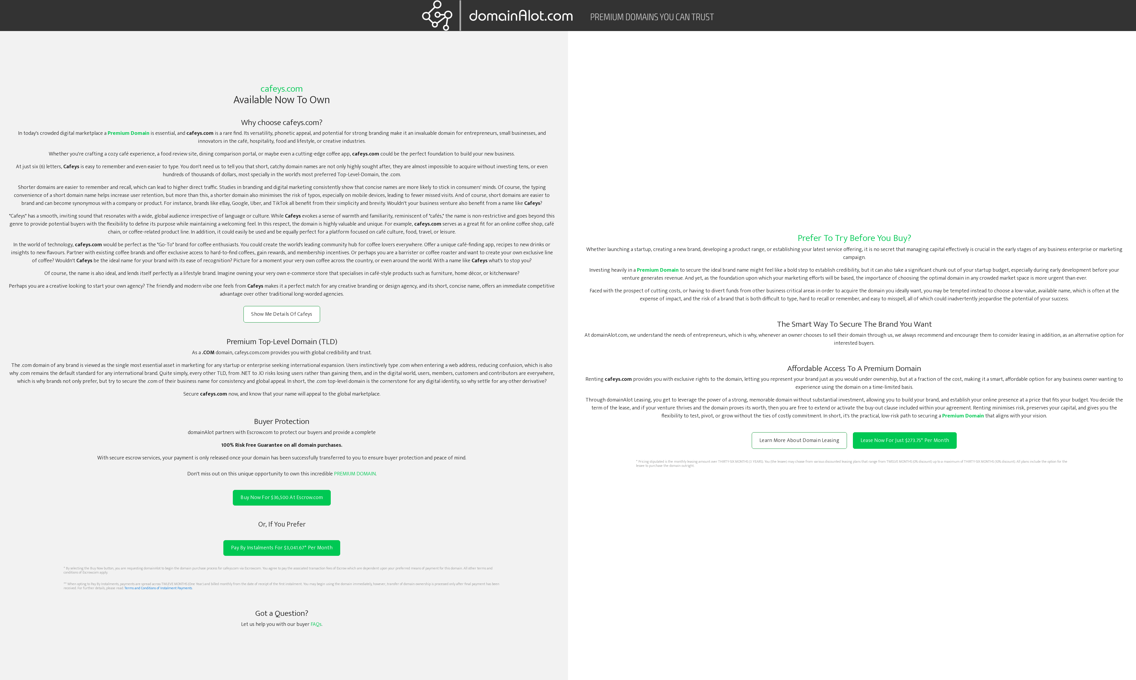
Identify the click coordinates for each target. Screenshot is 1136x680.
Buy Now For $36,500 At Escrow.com (282, 498)
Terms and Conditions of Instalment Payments (158, 588)
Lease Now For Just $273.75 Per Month (905, 440)
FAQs (316, 624)
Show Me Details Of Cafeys (281, 314)
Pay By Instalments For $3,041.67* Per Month (282, 548)
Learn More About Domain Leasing (799, 440)
